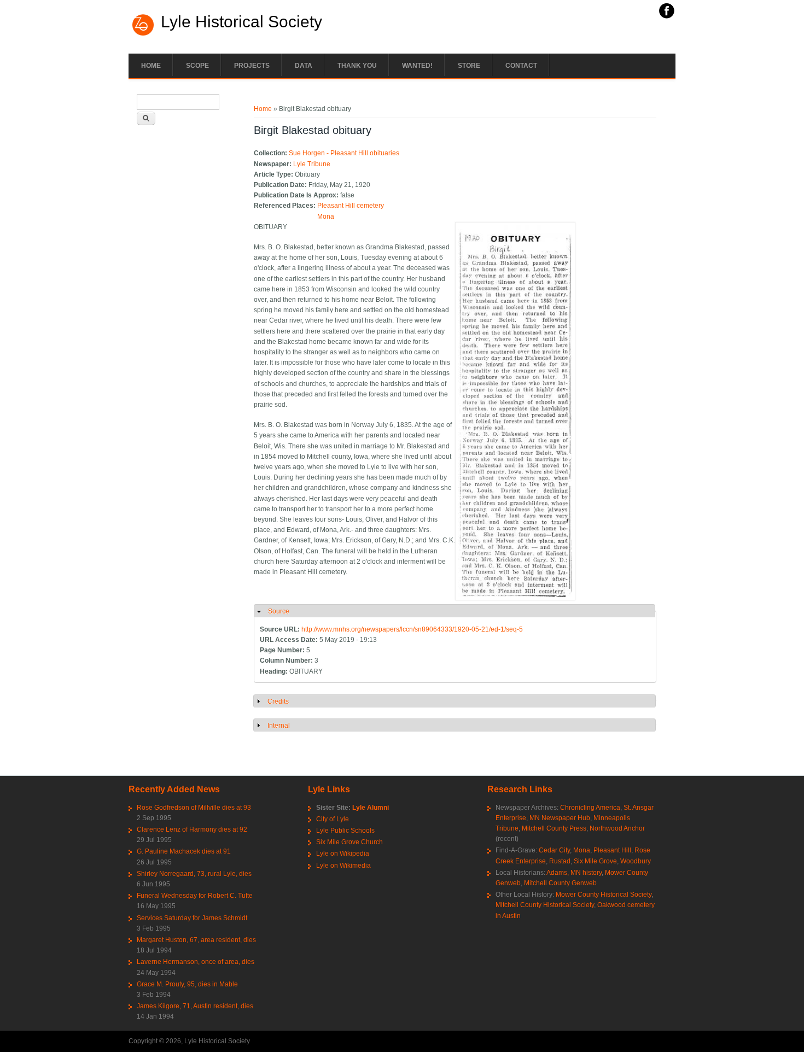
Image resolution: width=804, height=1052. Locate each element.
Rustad (559, 861)
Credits (278, 701)
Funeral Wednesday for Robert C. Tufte (195, 895)
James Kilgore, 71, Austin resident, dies (195, 1006)
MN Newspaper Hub (559, 818)
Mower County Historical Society (603, 894)
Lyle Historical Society (241, 22)
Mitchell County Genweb (560, 883)
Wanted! (417, 65)
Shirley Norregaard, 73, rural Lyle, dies (194, 874)
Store (469, 65)
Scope (197, 65)
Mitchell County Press (554, 828)
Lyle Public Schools (345, 830)
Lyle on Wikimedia (343, 865)
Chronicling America (590, 807)
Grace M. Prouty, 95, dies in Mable (187, 984)
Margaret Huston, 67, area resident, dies (196, 940)
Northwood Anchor (617, 828)
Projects (252, 65)
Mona (325, 216)
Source (278, 611)
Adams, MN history (574, 872)
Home (151, 65)
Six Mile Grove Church (349, 842)
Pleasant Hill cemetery (350, 205)
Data (303, 65)
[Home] (143, 34)
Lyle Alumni (370, 807)
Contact (521, 65)
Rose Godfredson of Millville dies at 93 (194, 807)
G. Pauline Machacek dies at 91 (184, 851)
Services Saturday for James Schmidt (192, 918)
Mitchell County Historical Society (545, 905)
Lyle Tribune (311, 164)
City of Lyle (332, 819)
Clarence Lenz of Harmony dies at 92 (192, 829)
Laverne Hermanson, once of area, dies (195, 962)
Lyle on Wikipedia (342, 853)
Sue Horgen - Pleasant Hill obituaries (344, 153)
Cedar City (554, 850)
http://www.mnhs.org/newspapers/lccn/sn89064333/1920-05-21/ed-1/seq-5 (412, 629)
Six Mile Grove (595, 861)
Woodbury (635, 861)
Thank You (357, 65)
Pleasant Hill (612, 850)
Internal (278, 725)
